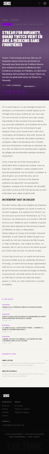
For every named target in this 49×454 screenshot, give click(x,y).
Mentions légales (22, 412)
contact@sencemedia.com (13, 425)
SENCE (5, 20)
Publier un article (22, 409)
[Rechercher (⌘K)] (39, 3)
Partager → (30, 86)
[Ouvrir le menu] (45, 3)
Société (5, 412)
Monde (5, 409)
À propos (19, 406)
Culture (14, 20)
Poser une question (15, 92)
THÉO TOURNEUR (13, 85)
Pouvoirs (5, 406)
